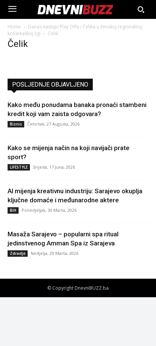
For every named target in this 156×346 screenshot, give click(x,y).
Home (14, 26)
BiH (13, 210)
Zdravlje (17, 253)
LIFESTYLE (19, 167)
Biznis (16, 124)
